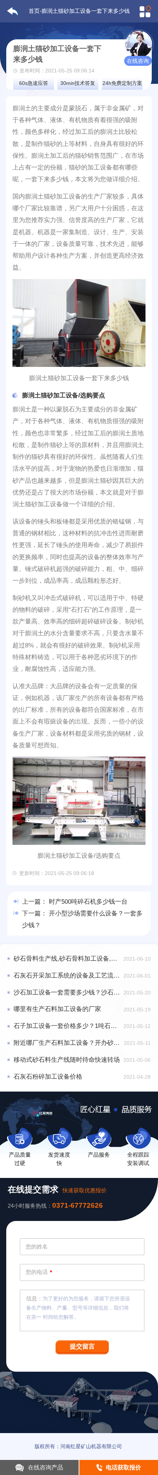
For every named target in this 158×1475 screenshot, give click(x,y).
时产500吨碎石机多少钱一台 (88, 901)
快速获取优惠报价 (84, 1190)
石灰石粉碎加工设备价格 (48, 1076)
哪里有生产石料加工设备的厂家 (57, 1009)
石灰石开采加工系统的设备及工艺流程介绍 (67, 975)
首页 (34, 11)
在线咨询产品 (45, 1467)
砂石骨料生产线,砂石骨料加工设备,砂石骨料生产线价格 (67, 958)
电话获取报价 (123, 1467)
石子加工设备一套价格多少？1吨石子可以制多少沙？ (67, 1025)
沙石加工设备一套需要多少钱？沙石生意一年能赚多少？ (67, 992)
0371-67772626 (77, 1205)
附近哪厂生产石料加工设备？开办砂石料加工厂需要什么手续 (67, 1042)
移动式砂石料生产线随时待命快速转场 (67, 1059)
